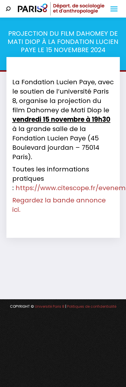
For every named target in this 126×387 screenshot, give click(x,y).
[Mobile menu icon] (114, 9)
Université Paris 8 (49, 306)
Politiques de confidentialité (91, 306)
